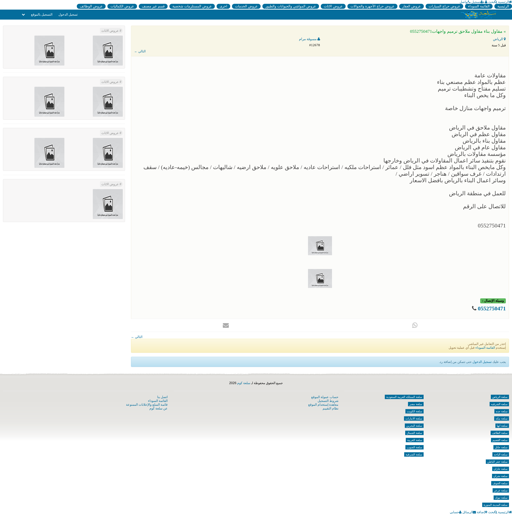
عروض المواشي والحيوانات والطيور (290, 6)
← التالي (140, 51)
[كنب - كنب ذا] (108, 101)
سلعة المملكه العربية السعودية (404, 396)
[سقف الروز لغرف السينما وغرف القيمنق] (108, 203)
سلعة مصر (415, 404)
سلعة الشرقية (414, 454)
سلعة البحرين (414, 425)
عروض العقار (411, 6)
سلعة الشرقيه (499, 404)
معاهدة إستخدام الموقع (323, 404)
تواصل (464, 2)
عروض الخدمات (246, 6)
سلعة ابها (502, 425)
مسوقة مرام (308, 39)
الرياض (498, 39)
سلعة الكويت (414, 411)
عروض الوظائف (91, 6)
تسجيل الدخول (68, 14)
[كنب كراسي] (49, 152)
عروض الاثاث (333, 6)
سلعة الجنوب (414, 447)
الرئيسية (503, 2)
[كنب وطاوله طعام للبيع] (108, 152)
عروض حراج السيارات (444, 6)
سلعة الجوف (500, 483)
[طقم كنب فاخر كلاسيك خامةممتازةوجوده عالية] (108, 50)
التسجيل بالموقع (41, 14)
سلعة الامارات (413, 418)
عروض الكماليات (122, 6)
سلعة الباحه (501, 454)
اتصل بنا (162, 397)
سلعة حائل (501, 447)
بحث (491, 2)
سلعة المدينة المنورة (496, 504)
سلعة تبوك (501, 497)
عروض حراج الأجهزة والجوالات (372, 6)
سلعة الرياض (500, 396)
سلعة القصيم (500, 440)
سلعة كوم (243, 383)
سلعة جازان (501, 468)
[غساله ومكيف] (49, 101)
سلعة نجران (500, 476)
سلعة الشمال (414, 432)
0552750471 (492, 308)
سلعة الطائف (500, 432)
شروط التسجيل (328, 400)
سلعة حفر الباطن (497, 461)
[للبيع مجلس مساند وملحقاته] (49, 50)
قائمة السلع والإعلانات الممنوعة (147, 404)
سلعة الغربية (414, 440)
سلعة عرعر (501, 490)
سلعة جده (502, 411)
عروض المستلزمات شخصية (192, 6)
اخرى (223, 6)
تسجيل (475, 2)
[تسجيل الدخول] (486, 2)
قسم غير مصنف (153, 6)
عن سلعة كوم (158, 408)
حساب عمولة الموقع (324, 397)
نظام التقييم (330, 408)
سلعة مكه (502, 418)
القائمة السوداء (479, 6)
